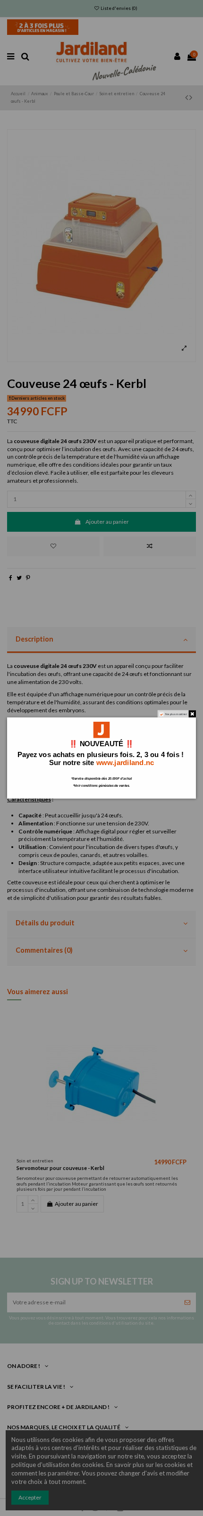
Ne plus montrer (176, 714)
